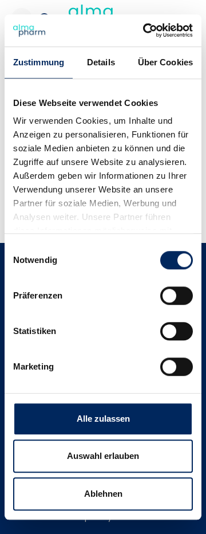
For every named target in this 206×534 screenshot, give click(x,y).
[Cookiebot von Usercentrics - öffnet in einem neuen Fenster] (145, 30)
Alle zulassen (103, 418)
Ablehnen (103, 493)
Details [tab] (101, 62)
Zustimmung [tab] (38, 62)
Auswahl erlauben (103, 456)
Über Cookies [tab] (165, 62)
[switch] (176, 295)
